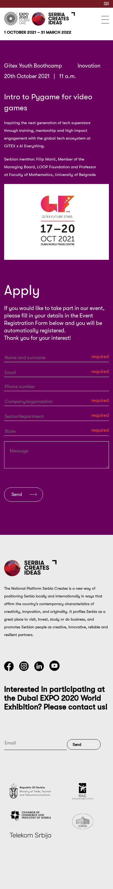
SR (106, 3)
